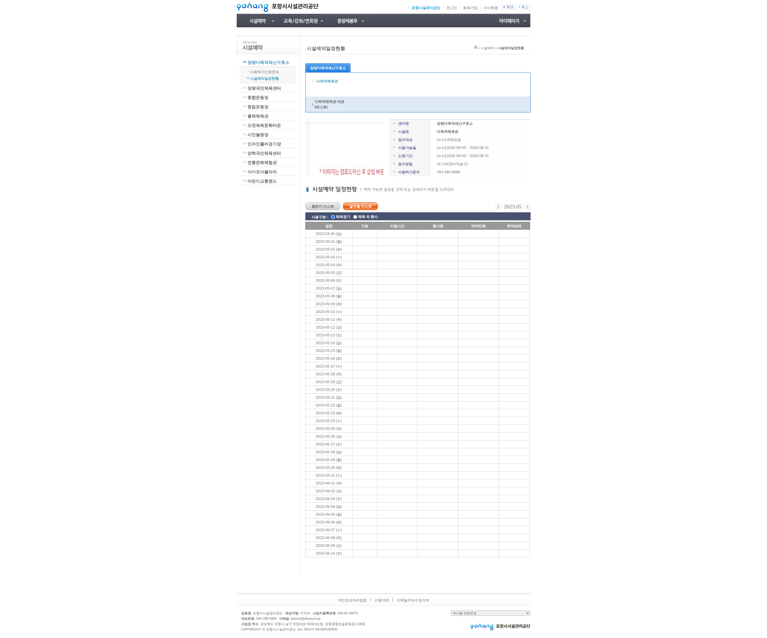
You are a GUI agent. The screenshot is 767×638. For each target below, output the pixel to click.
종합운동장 (257, 97)
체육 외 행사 (368, 217)
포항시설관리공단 (426, 8)
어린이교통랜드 (262, 181)
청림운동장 (257, 106)
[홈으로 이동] (475, 48)
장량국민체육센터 (264, 88)
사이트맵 (491, 8)
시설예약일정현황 (264, 78)
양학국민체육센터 (264, 153)
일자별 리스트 (360, 206)
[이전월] (498, 208)
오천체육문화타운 (264, 125)
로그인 (451, 8)
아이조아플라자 (262, 171)
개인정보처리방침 (352, 600)
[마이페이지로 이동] (509, 20)
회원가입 (470, 8)
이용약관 (382, 600)
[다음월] (527, 208)
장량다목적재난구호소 (268, 62)
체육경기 (343, 217)
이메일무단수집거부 (413, 600)
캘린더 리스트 (323, 206)
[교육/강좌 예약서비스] (303, 20)
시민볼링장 (257, 134)
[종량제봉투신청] (348, 20)
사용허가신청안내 (264, 71)
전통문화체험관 (262, 162)
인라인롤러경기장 (264, 144)
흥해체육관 (257, 116)
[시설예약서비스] (258, 20)
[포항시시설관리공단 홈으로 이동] (277, 6)
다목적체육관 (327, 81)
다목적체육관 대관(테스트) (329, 104)
